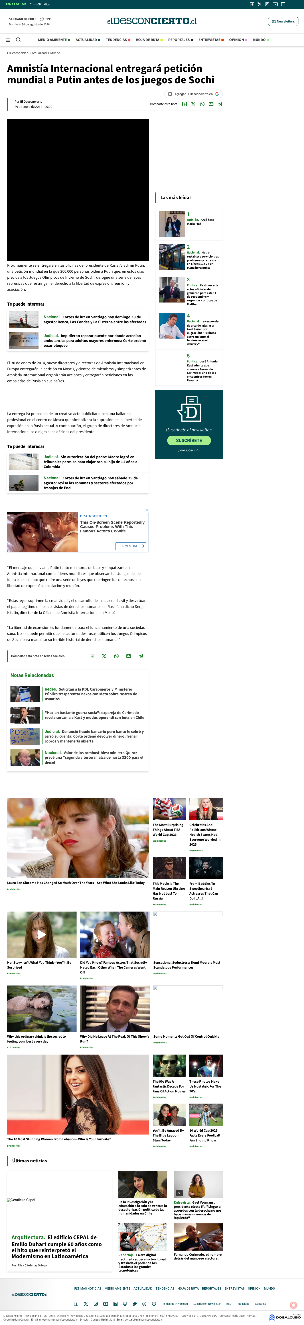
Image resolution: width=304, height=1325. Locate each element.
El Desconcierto (18, 53)
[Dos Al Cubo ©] (285, 1319)
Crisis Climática (40, 4)
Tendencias (116, 40)
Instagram (96, 1304)
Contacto (260, 1303)
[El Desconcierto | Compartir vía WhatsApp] (202, 104)
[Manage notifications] (293, 1305)
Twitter (86, 1304)
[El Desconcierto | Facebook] (252, 4)
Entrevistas (209, 40)
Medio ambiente (52, 40)
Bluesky (154, 1304)
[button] (283, 21)
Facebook (76, 1304)
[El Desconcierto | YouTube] (275, 4)
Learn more (128, 546)
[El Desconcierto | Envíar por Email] (211, 104)
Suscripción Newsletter (207, 1303)
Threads (144, 1304)
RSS (228, 1303)
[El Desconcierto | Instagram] (267, 4)
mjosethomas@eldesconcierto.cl (58, 1319)
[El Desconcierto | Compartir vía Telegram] (220, 104)
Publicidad (243, 1303)
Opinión (236, 40)
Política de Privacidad (175, 1303)
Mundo (259, 40)
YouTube (105, 1304)
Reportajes (179, 40)
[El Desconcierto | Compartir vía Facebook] (184, 104)
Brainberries (93, 516)
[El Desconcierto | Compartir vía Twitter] (193, 104)
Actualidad (86, 40)
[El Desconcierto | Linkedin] (283, 4)
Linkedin (115, 1304)
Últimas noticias (87, 1288)
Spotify (125, 1304)
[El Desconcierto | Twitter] (259, 4)
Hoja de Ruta (147, 40)
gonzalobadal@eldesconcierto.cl (144, 1319)
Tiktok (135, 1304)
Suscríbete (189, 440)
